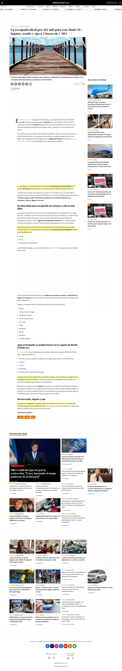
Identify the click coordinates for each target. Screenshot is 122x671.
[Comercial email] (68, 658)
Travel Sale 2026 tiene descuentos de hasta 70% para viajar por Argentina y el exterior (100, 134)
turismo (20, 417)
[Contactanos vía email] (49, 658)
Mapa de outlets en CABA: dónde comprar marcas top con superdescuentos (73, 589)
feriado (27, 417)
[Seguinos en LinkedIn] (61, 646)
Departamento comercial (70, 655)
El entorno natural (25, 120)
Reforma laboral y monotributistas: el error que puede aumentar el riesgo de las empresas (74, 574)
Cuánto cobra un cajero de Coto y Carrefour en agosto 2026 (47, 559)
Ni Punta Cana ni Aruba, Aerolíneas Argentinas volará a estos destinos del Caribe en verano (99, 105)
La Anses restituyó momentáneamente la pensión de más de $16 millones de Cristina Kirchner (47, 489)
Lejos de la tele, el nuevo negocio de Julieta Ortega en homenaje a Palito (20, 560)
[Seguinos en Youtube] (65, 646)
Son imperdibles (23, 352)
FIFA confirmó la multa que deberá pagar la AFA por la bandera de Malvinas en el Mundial (74, 473)
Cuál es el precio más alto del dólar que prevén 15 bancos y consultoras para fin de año (73, 459)
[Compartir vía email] (30, 84)
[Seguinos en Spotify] (74, 646)
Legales (71, 6)
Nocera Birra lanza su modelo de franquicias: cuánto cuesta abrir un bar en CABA (73, 619)
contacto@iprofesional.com (61, 666)
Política (48, 6)
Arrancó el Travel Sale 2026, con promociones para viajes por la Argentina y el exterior (99, 194)
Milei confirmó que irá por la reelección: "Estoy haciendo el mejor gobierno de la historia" (33, 473)
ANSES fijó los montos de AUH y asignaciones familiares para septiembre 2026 (21, 619)
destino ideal (55, 248)
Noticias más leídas (18, 434)
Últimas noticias (31, 6)
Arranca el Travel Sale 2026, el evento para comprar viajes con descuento (99, 224)
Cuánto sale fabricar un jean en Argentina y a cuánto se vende (73, 559)
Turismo (21, 26)
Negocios (78, 6)
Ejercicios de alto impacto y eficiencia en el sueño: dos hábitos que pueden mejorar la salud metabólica (73, 519)
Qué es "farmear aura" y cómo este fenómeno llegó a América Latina (47, 589)
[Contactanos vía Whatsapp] (54, 658)
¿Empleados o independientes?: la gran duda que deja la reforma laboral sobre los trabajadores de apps (73, 504)
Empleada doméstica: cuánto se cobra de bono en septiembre (48, 517)
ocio (33, 417)
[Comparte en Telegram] (26, 84)
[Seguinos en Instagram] (56, 646)
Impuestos (63, 6)
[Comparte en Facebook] (12, 84)
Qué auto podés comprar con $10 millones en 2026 (100, 588)
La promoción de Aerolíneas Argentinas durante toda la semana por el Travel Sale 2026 (99, 164)
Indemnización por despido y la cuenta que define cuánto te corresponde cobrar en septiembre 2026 (74, 605)
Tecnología (86, 6)
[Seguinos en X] (52, 646)
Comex (93, 6)
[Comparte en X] (15, 84)
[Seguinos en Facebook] (47, 646)
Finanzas (55, 6)
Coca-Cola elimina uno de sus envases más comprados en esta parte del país (73, 488)
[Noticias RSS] (70, 646)
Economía (40, 6)
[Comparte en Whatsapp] (19, 84)
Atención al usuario (51, 654)
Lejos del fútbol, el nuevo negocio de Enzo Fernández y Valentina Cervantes (20, 518)
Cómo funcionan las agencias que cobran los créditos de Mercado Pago (20, 589)
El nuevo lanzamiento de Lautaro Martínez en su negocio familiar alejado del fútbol (100, 488)
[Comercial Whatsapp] (73, 658)
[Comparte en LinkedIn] (23, 84)
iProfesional (14, 26)
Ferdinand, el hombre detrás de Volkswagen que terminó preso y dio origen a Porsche (20, 488)
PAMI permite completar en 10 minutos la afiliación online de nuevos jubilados (47, 619)
